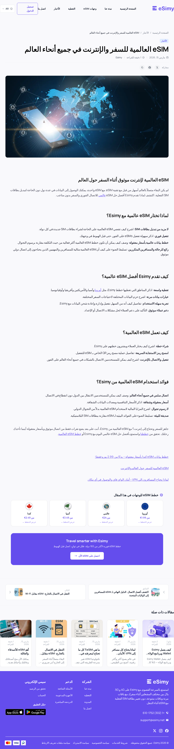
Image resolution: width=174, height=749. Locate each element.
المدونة (87, 701)
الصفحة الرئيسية (128, 8)
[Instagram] (161, 731)
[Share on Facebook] (149, 67)
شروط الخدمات (120, 742)
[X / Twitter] (155, 731)
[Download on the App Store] (14, 712)
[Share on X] (157, 67)
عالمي (102, 195)
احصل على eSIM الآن (89, 555)
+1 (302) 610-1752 (153, 713)
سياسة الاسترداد (81, 742)
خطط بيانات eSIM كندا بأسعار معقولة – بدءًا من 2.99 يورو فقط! (132, 457)
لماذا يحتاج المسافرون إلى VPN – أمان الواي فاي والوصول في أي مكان (128, 479)
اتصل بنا (42, 8)
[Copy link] (142, 67)
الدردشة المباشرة (64, 701)
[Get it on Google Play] (35, 712)
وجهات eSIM (90, 8)
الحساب (42, 695)
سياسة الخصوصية (100, 742)
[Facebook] (167, 731)
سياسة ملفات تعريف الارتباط (56, 742)
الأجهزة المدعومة (64, 695)
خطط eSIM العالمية (69, 434)
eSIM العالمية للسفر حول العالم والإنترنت (145, 468)
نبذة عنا (108, 8)
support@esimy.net (152, 720)
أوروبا (98, 290)
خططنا (144, 434)
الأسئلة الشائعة (65, 688)
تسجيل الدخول (30, 8)
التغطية (71, 8)
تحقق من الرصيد (37, 688)
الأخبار (57, 8)
